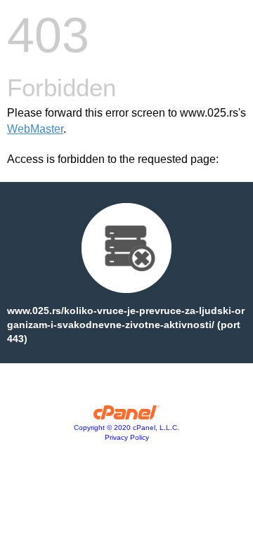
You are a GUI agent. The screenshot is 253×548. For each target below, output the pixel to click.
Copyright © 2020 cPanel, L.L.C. (126, 427)
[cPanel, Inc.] (126, 416)
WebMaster (35, 129)
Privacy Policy (127, 437)
